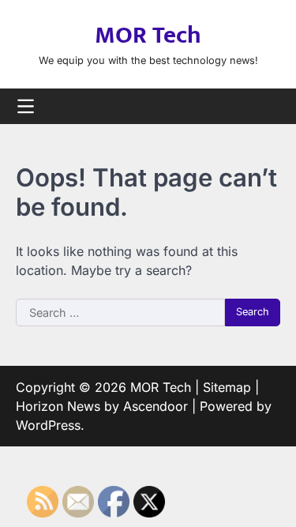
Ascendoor (155, 406)
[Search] (268, 106)
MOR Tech (148, 35)
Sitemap (227, 387)
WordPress (48, 425)
